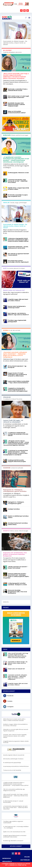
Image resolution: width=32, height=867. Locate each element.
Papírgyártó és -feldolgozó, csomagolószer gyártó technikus (14, 490)
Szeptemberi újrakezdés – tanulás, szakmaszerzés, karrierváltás (18, 247)
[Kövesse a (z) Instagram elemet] (24, 10)
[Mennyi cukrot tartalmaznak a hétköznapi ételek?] (5, 307)
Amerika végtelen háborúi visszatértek (13, 755)
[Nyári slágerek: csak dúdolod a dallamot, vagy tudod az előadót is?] (5, 314)
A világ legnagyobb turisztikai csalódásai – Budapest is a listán (17, 584)
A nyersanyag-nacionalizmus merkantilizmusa (16, 766)
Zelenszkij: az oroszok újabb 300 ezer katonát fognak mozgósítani (15, 730)
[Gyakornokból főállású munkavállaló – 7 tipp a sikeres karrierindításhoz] (5, 382)
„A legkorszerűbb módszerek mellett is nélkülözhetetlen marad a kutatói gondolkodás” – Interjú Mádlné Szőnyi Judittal (15, 784)
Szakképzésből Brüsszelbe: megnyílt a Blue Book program (17, 460)
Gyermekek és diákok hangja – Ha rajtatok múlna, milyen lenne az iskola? (15, 43)
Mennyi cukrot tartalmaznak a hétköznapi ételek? (17, 307)
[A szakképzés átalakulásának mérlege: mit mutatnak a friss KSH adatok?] (5, 433)
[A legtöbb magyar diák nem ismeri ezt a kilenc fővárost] (5, 300)
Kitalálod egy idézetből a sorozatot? (13, 840)
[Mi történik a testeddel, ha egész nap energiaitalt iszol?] (5, 196)
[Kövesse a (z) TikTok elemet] (27, 10)
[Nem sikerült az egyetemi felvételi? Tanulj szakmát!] (5, 254)
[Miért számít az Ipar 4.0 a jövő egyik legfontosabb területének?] (5, 97)
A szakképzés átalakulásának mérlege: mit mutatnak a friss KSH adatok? (18, 434)
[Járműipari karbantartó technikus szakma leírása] (5, 524)
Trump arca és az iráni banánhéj (12, 770)
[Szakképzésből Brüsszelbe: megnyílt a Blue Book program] (5, 461)
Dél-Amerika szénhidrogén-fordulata (13, 759)
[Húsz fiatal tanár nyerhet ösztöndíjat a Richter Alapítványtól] (5, 261)
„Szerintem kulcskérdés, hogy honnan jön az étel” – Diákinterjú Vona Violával (17, 181)
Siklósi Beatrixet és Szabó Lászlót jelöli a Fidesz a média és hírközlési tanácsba (14, 719)
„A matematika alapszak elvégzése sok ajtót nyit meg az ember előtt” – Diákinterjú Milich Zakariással (15, 807)
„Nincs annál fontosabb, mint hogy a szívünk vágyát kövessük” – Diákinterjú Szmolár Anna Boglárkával (15, 796)
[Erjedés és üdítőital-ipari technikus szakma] (5, 517)
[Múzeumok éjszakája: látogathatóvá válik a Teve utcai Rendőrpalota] (5, 591)
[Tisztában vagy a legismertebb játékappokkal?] (5, 321)
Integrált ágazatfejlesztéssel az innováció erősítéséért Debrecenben (14, 836)
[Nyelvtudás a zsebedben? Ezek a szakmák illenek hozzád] (5, 90)
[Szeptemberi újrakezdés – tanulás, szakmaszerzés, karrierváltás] (5, 247)
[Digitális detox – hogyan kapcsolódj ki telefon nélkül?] (5, 189)
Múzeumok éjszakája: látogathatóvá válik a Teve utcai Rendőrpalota (17, 592)
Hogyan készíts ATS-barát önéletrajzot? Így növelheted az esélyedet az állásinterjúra (17, 374)
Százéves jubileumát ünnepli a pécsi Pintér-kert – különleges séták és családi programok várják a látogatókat (16, 576)
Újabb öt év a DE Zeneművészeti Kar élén (14, 831)
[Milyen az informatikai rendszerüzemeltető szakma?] (5, 112)
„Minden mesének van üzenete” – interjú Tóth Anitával (18, 567)
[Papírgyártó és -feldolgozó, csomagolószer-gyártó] (5, 503)
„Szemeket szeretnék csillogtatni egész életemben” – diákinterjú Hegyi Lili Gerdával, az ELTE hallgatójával (15, 355)
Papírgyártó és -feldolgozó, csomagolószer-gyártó (16, 502)
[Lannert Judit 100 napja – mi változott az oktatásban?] (16, 409)
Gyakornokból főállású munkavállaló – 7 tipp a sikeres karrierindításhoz (18, 382)
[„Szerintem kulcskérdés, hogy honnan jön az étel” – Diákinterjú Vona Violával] (5, 180)
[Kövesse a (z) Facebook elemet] (21, 10)
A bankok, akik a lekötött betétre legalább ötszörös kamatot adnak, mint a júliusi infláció (14, 736)
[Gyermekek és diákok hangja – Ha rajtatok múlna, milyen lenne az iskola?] (16, 213)
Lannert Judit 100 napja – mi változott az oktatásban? (13, 421)
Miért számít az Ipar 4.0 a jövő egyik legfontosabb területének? (18, 96)
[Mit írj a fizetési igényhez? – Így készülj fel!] (5, 367)
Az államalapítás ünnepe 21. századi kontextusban (13, 801)
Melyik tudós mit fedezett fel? (14, 290)
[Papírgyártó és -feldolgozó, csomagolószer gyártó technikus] (16, 479)
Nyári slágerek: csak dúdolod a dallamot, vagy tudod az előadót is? (18, 314)
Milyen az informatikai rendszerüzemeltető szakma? (17, 112)
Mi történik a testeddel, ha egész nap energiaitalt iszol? (18, 195)
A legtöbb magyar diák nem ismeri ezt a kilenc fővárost (18, 300)
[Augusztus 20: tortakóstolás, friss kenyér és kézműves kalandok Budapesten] (16, 541)
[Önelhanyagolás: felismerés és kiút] (5, 173)
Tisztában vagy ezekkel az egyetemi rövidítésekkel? (13, 822)
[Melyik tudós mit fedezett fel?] (16, 279)
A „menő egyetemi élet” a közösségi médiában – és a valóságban (16, 827)
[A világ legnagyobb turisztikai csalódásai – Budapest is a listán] (5, 584)
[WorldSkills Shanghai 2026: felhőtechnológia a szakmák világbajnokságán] (5, 104)
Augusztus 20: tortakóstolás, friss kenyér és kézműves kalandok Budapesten (15, 554)
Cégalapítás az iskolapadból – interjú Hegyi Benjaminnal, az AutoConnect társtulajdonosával (17, 390)
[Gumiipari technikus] (5, 510)
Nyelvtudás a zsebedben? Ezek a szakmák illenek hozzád (17, 89)
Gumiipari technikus (14, 509)
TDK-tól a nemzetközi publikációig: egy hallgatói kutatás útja (14, 789)
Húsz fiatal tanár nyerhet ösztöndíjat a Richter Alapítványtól (18, 261)
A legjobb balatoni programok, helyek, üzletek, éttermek (16, 741)
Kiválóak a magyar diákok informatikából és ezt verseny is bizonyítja (15, 725)
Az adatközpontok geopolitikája (12, 762)
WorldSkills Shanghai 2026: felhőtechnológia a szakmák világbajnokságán (16, 104)
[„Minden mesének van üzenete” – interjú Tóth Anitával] (5, 567)
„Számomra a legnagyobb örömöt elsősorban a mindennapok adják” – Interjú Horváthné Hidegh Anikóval (18, 240)
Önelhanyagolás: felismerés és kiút (18, 172)
